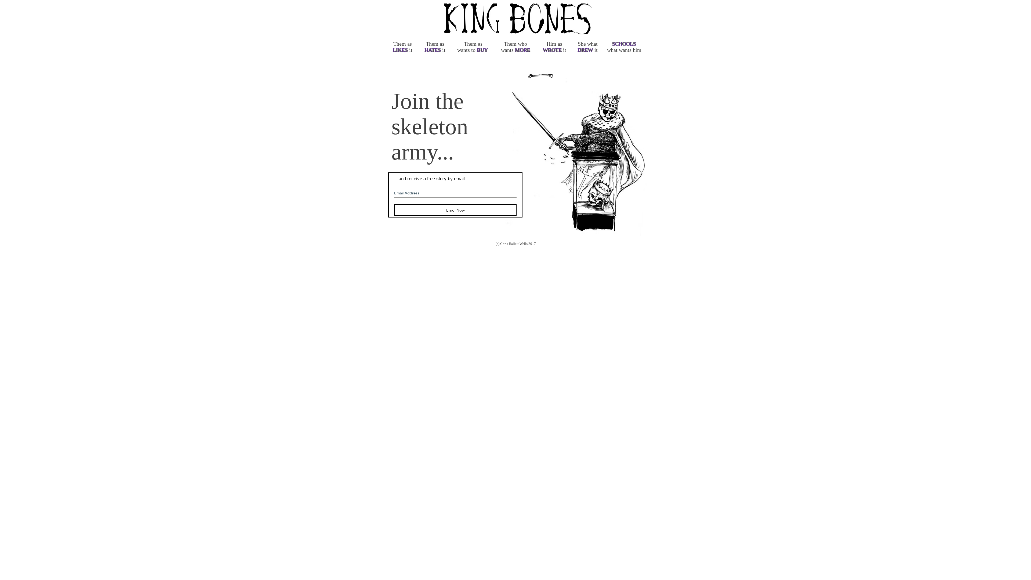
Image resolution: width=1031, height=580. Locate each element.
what (592, 44)
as (409, 44)
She (582, 44)
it (410, 50)
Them (399, 44)
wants (463, 50)
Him (551, 44)
